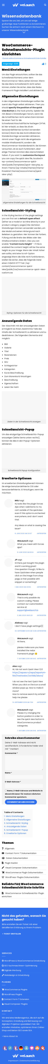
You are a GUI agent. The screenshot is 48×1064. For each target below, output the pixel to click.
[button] (3, 5)
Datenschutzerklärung (30, 1060)
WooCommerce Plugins (15, 989)
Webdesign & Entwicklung (16, 975)
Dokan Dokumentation (17, 858)
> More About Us (10, 1036)
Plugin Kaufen (11, 863)
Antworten (41, 533)
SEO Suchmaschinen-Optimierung (20, 965)
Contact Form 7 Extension (16, 999)
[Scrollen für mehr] (24, 32)
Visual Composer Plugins (16, 1004)
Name (8, 773)
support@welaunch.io (27, 610)
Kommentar (11, 753)
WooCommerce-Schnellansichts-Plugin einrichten (23, 895)
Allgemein (9, 848)
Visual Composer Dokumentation (21, 867)
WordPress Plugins (13, 994)
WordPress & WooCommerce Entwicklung (24, 960)
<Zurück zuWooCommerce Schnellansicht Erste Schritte (24, 58)
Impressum (13, 1060)
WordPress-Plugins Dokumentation (22, 877)
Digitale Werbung (12, 970)
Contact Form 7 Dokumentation (20, 853)
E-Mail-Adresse (13, 781)
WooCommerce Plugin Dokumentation (24, 872)
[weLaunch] (24, 4)
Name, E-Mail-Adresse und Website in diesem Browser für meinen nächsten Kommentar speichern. (24, 793)
